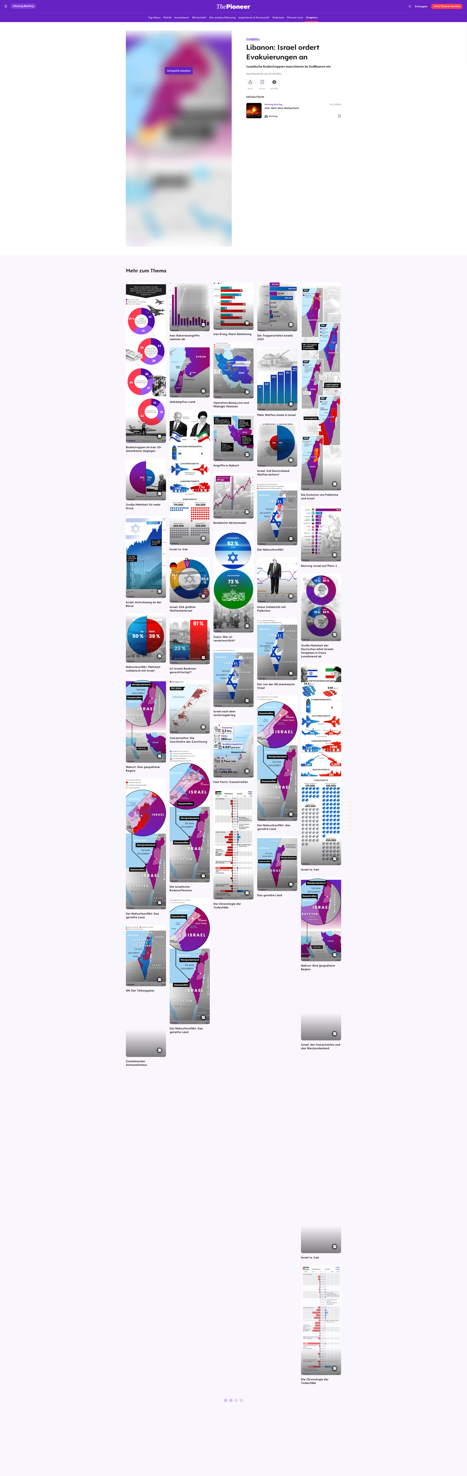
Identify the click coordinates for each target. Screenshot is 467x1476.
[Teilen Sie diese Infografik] (250, 82)
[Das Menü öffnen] (5, 6)
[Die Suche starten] (409, 6)
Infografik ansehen (179, 70)
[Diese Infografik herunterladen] (274, 82)
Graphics (253, 39)
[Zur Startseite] (233, 6)
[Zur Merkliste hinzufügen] (262, 82)
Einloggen (421, 6)
